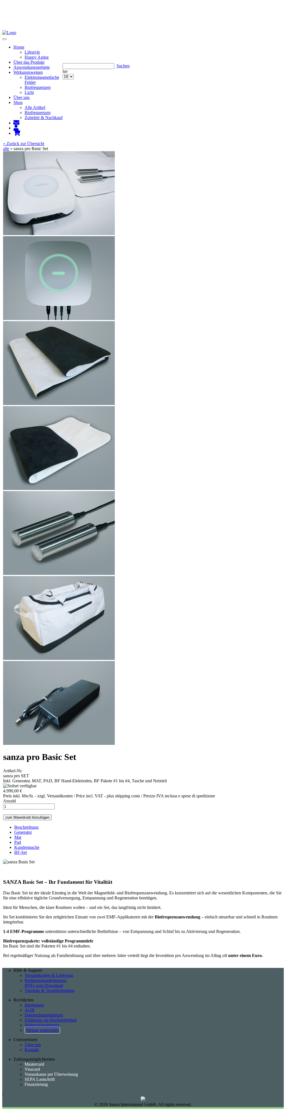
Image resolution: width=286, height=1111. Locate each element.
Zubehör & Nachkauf (44, 117)
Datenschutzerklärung (44, 1015)
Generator (23, 832)
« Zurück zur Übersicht (23, 143)
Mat (17, 837)
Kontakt (32, 1049)
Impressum (34, 1005)
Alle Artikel (35, 107)
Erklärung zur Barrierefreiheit (51, 1020)
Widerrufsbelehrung (42, 1025)
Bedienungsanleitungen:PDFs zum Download (46, 983)
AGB (29, 1010)
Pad (17, 842)
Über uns (33, 1044)
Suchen (123, 65)
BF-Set (20, 852)
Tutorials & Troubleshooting (49, 990)
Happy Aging (37, 57)
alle (6, 148)
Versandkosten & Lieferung (49, 975)
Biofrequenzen (38, 87)
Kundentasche (26, 847)
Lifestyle (32, 52)
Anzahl (9, 801)
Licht (29, 92)
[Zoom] (59, 233)
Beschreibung (26, 827)
